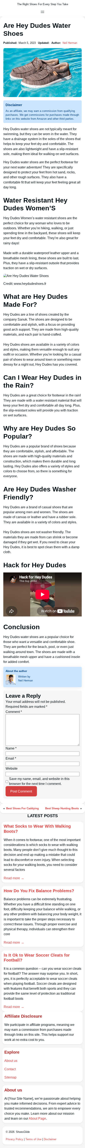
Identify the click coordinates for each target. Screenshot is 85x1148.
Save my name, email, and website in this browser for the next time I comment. (39, 781)
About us (10, 1060)
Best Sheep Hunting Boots (62, 808)
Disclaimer (50, 1139)
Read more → (14, 878)
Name (11, 748)
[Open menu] (42, 11)
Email (11, 758)
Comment (14, 712)
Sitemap (10, 1077)
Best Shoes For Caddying (22, 808)
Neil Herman (70, 42)
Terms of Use (33, 1139)
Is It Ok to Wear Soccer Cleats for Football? (37, 957)
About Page (37, 1118)
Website (12, 768)
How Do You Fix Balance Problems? (39, 891)
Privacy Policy (14, 1139)
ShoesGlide (23, 1131)
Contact (10, 1069)
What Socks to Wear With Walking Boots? (37, 828)
